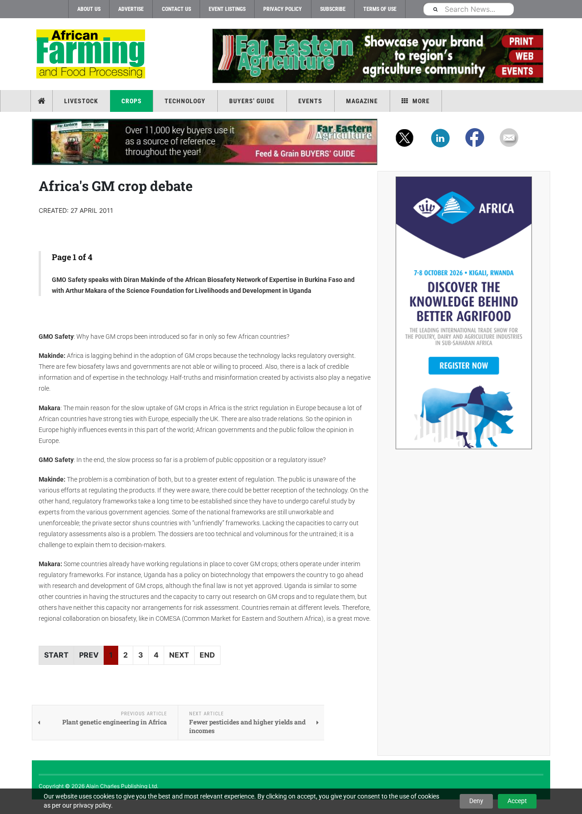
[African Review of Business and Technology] (92, 55)
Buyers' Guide (252, 101)
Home (42, 101)
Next (179, 654)
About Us (88, 9)
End (207, 654)
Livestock (81, 101)
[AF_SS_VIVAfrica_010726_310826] (463, 312)
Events (310, 101)
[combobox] (468, 8)
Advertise (131, 9)
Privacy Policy (282, 9)
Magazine (362, 101)
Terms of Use (379, 9)
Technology (185, 101)
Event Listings (227, 9)
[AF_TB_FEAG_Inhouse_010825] (377, 56)
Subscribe (333, 9)
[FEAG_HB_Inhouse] (204, 142)
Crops (131, 101)
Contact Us (176, 9)
